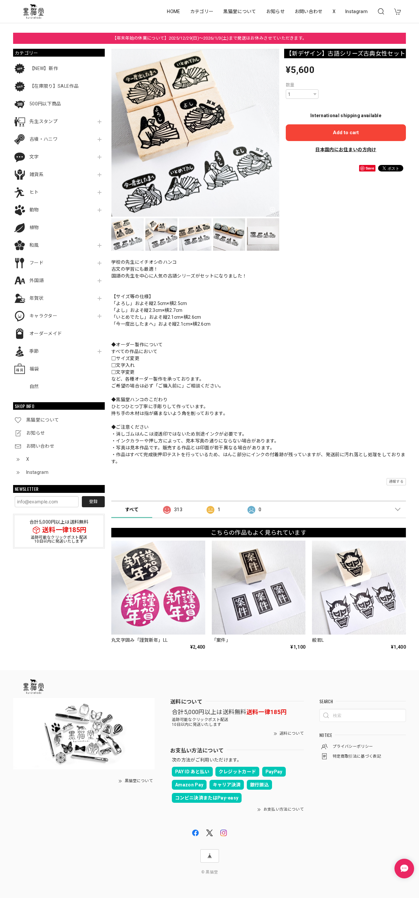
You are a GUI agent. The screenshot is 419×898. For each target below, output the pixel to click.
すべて (131, 509)
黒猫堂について (239, 11)
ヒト (34, 192)
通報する (396, 481)
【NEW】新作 (43, 68)
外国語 (36, 280)
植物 (34, 227)
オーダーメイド (45, 333)
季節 (34, 351)
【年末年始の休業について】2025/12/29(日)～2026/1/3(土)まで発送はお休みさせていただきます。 (209, 38)
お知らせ (275, 11)
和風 (34, 245)
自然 (34, 386)
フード (36, 262)
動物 (34, 209)
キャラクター (43, 315)
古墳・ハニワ (43, 139)
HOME (173, 11)
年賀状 (36, 298)
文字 (34, 156)
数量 (290, 84)
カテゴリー (202, 11)
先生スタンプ (43, 121)
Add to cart (346, 132)
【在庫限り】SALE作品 (54, 86)
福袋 (34, 368)
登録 (93, 501)
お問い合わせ (309, 11)
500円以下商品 (45, 103)
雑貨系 (36, 174)
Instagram (356, 11)
